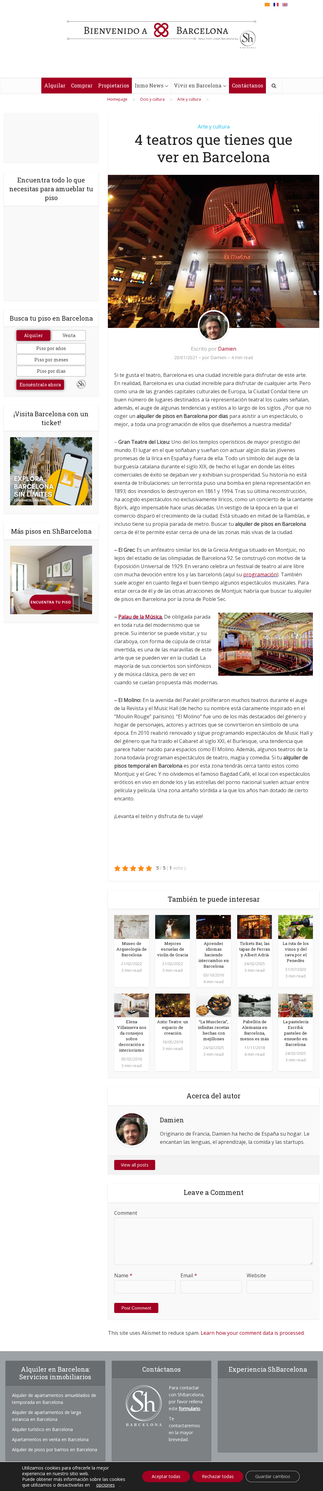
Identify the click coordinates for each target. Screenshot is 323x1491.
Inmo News (149, 85)
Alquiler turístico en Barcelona (42, 1429)
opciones (105, 1485)
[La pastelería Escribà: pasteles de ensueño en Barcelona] (295, 1004)
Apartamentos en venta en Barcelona (50, 1439)
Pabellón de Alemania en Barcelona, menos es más (254, 1030)
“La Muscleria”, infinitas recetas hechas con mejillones (213, 1030)
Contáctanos (247, 85)
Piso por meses (51, 360)
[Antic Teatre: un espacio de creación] (172, 1004)
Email (188, 1275)
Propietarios (113, 85)
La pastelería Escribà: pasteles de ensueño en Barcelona (295, 1033)
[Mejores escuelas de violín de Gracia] (172, 926)
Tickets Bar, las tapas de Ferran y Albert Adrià (254, 949)
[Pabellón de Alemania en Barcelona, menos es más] (254, 1004)
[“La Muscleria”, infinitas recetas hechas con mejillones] (213, 1004)
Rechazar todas (218, 1476)
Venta (68, 335)
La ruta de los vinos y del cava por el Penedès (296, 952)
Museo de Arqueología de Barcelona (131, 949)
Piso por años (51, 348)
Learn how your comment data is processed (252, 1332)
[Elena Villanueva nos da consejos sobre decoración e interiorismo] (131, 1004)
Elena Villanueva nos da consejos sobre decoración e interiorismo (131, 1036)
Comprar (81, 85)
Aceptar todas (166, 1476)
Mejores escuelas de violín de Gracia (172, 949)
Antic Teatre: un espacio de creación (172, 1027)
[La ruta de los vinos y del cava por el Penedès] (295, 926)
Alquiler (33, 335)
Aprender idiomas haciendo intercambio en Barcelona (213, 955)
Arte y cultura (214, 126)
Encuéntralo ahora (40, 385)
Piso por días (51, 371)
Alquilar (54, 85)
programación (260, 574)
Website (256, 1275)
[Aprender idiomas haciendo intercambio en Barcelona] (213, 926)
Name (123, 1275)
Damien (227, 348)
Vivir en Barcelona (197, 85)
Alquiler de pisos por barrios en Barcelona (54, 1449)
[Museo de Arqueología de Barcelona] (131, 926)
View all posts (135, 1165)
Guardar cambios (272, 1476)
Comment (125, 1212)
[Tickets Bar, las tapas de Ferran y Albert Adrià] (254, 926)
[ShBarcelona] (161, 31)
